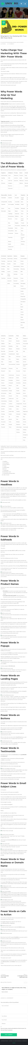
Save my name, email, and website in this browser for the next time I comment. (13, 1029)
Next (25, 974)
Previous (4, 974)
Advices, (5, 42)
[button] (25, 3)
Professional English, (12, 42)
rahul (4, 43)
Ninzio (14, 1042)
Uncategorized (20, 42)
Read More (5, 991)
